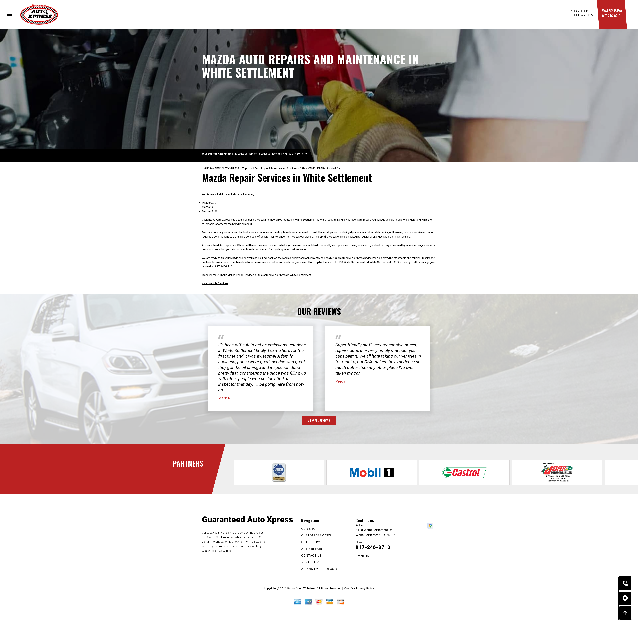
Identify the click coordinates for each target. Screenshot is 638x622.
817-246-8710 (611, 15)
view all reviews (319, 420)
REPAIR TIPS (310, 562)
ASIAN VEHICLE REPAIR (314, 168)
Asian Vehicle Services (215, 283)
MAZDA (335, 168)
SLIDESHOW (310, 542)
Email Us (362, 556)
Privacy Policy (365, 588)
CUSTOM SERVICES (316, 535)
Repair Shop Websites (301, 588)
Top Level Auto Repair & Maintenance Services (269, 168)
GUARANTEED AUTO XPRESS (221, 168)
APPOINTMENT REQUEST (320, 569)
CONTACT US (311, 555)
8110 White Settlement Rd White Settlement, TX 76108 (261, 153)
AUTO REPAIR (311, 549)
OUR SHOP (309, 529)
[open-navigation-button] (9, 14)
